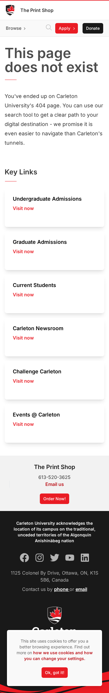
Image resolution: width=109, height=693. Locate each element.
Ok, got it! (54, 672)
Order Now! (54, 498)
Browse (14, 28)
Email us (54, 484)
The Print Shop (36, 10)
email (81, 589)
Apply (64, 28)
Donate (93, 28)
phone (61, 589)
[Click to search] (49, 28)
